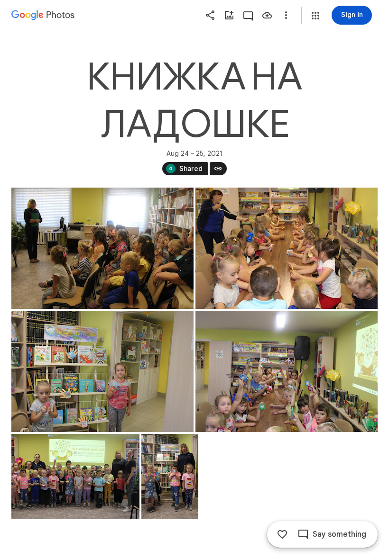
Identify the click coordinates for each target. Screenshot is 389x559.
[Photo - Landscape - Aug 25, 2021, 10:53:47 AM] (286, 371)
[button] (315, 15)
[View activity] (248, 15)
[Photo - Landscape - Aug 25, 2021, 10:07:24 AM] (102, 248)
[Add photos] (229, 15)
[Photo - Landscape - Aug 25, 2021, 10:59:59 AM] (75, 476)
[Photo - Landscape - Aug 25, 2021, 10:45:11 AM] (102, 371)
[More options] (286, 15)
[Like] (282, 534)
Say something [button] (339, 534)
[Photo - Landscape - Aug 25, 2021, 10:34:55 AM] (286, 248)
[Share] (210, 15)
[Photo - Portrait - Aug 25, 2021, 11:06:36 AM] (169, 476)
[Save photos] (267, 15)
